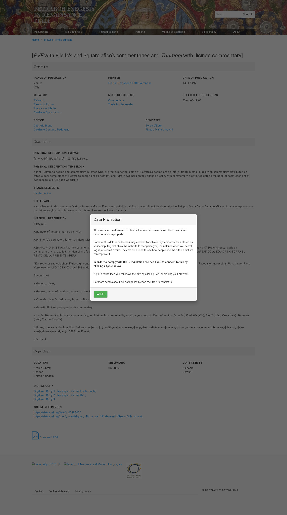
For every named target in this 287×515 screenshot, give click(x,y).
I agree (100, 294)
